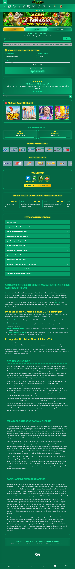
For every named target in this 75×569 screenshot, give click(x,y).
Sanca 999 (58, 302)
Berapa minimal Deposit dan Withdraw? (18, 227)
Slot (37, 10)
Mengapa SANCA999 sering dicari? (16, 259)
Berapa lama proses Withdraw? (16, 245)
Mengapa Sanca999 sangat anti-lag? (17, 236)
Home (32, 10)
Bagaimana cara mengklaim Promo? (17, 250)
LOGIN (14, 29)
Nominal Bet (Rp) (43, 53)
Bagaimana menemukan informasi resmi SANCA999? (22, 264)
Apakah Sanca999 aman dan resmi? (17, 231)
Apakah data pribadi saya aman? (16, 241)
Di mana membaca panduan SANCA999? (18, 269)
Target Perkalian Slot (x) (12, 60)
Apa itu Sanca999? (12, 222)
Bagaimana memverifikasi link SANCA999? (19, 273)
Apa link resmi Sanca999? (14, 255)
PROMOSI (60, 29)
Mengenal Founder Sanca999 (38, 185)
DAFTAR (36, 29)
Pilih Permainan (10, 53)
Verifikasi (67, 39)
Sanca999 (8, 293)
